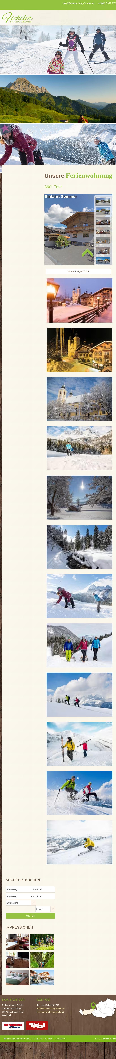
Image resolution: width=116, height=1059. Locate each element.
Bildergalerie (44, 1038)
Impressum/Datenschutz (18, 1038)
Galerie (71, 271)
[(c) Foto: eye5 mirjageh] (79, 448)
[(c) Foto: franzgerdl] (79, 300)
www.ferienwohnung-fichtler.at (50, 1012)
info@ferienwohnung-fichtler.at (50, 1008)
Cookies (60, 1039)
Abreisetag (12, 896)
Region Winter (82, 271)
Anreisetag (12, 889)
